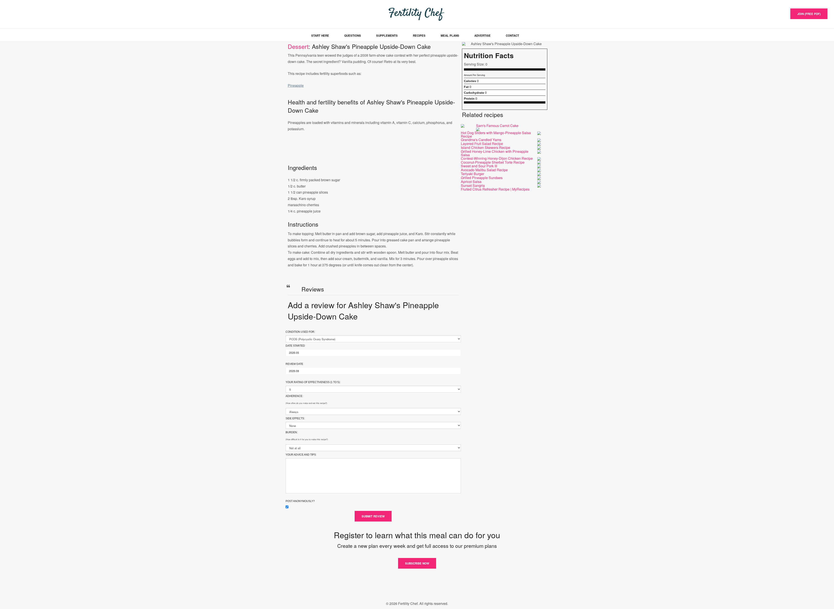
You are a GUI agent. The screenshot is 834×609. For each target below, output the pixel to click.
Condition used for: (300, 332)
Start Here (320, 35)
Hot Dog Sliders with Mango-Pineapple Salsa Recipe (496, 134)
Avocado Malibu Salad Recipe (484, 169)
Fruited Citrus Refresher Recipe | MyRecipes (495, 189)
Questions (352, 35)
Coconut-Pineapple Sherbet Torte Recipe (493, 162)
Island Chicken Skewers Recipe (485, 147)
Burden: (292, 432)
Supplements (387, 35)
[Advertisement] (373, 152)
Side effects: (295, 418)
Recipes (419, 35)
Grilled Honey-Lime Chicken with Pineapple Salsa (494, 153)
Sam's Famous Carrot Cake (497, 125)
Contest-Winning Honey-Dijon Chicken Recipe (497, 158)
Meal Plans (450, 35)
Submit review (373, 516)
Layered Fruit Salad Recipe (482, 143)
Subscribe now (417, 563)
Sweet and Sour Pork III (479, 165)
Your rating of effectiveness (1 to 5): (313, 382)
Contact (512, 35)
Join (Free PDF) (809, 14)
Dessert (298, 46)
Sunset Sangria (473, 185)
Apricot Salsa (471, 181)
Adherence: (294, 396)
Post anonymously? (300, 501)
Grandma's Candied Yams (481, 139)
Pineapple (296, 85)
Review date (294, 364)
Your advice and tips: (301, 454)
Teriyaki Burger (472, 173)
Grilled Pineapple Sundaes (482, 177)
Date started (295, 345)
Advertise (482, 35)
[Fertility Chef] (27, 13)
